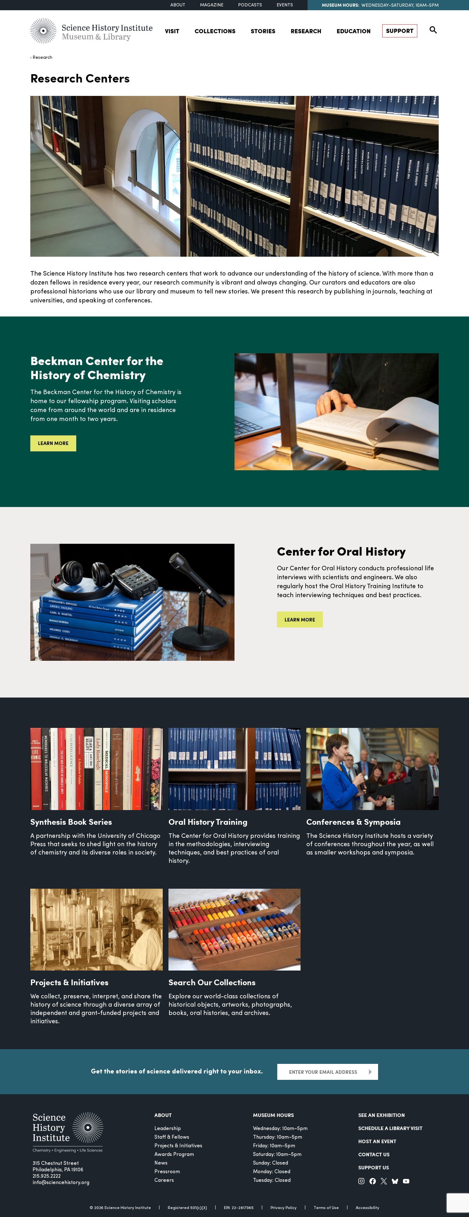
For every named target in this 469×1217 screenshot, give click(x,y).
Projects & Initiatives (178, 1146)
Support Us (373, 1167)
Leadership (167, 1128)
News (161, 1163)
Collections (215, 31)
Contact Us (374, 1154)
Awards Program (174, 1154)
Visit (172, 31)
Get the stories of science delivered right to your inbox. (177, 1070)
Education (354, 31)
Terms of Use (326, 1208)
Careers (164, 1180)
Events (285, 5)
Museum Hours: (340, 5)
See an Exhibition (381, 1115)
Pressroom (167, 1171)
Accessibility (367, 1208)
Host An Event (377, 1141)
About (177, 5)
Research (306, 31)
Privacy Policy (284, 1208)
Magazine (211, 5)
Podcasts (250, 5)
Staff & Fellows (171, 1137)
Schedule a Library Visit (390, 1128)
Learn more (53, 443)
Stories (263, 31)
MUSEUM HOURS (273, 1115)
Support (399, 30)
